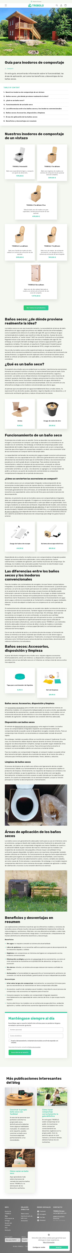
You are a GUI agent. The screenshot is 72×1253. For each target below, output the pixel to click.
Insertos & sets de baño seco (26, 1217)
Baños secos (25, 1213)
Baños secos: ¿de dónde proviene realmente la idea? (27, 96)
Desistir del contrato (8, 1224)
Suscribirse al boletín (19, 1052)
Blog (6, 1216)
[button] (6, 5)
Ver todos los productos (36, 308)
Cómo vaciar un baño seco (19, 1172)
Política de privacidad (34, 1047)
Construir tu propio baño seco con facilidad (18, 1112)
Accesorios (24, 1220)
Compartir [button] (10, 68)
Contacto (8, 1230)
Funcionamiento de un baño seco (19, 104)
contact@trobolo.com (59, 1213)
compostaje (37, 959)
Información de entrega (9, 1219)
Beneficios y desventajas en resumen (21, 121)
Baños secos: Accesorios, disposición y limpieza (25, 113)
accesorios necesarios (16, 708)
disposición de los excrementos (26, 726)
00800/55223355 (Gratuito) (59, 1217)
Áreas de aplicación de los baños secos (21, 117)
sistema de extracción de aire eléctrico (30, 507)
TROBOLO (20, 1246)
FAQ (6, 1228)
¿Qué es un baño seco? (15, 100)
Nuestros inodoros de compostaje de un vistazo (25, 92)
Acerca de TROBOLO (8, 1212)
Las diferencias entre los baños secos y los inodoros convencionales (34, 108)
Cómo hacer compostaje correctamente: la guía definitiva (50, 1113)
